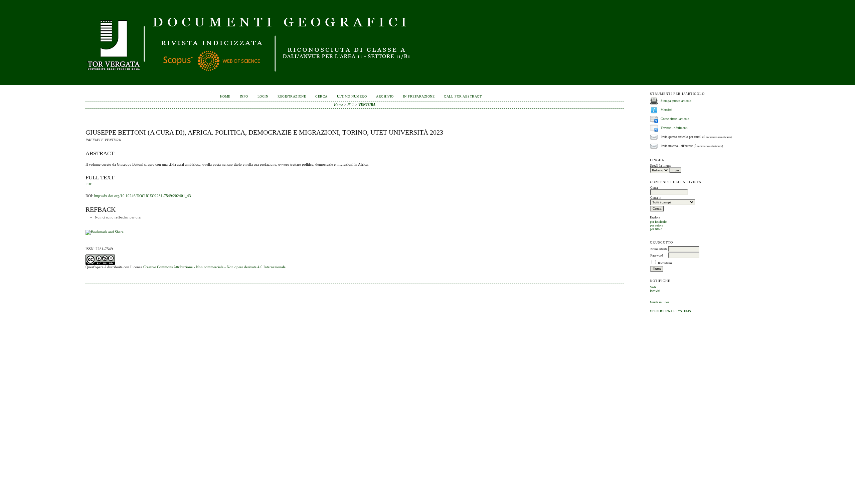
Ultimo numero (352, 96)
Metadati (666, 110)
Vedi (653, 287)
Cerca (321, 96)
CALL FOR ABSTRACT (463, 96)
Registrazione (292, 96)
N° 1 (350, 105)
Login (263, 96)
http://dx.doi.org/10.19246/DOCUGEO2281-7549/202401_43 (142, 196)
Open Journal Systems (670, 311)
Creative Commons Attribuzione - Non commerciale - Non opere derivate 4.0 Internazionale (214, 267)
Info (244, 96)
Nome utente (658, 249)
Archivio (384, 96)
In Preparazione (419, 96)
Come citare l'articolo (675, 119)
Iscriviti (655, 291)
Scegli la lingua (660, 165)
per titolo (656, 229)
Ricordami (665, 263)
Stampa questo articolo (676, 101)
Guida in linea (659, 302)
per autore (656, 225)
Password (656, 255)
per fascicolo (658, 221)
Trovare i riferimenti (674, 128)
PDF (89, 184)
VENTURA (366, 105)
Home (225, 96)
